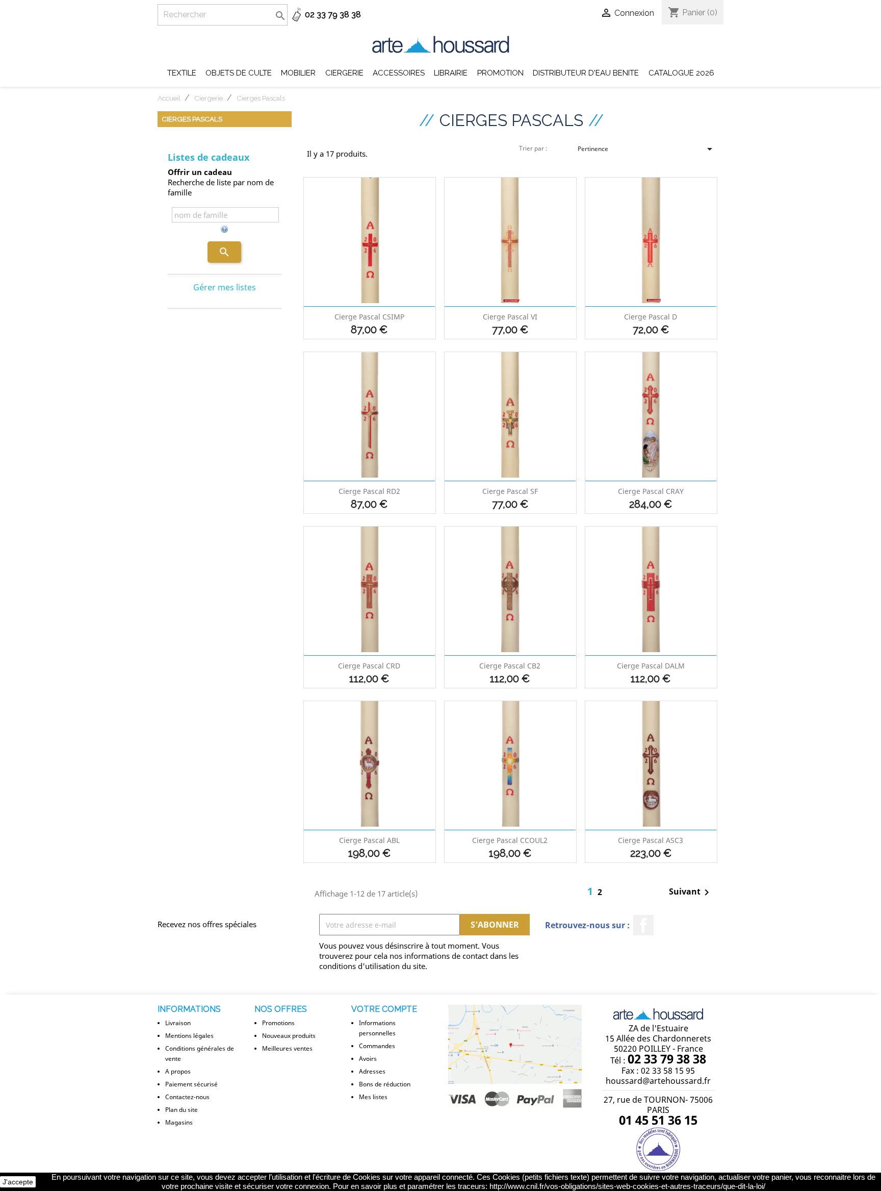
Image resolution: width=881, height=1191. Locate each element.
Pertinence (647, 150)
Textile (181, 73)
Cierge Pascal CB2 (509, 666)
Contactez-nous (187, 1097)
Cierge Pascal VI (510, 316)
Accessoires (399, 73)
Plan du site (181, 1109)
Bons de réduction (384, 1084)
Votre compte (384, 1009)
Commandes (377, 1045)
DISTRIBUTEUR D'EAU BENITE (586, 73)
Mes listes (373, 1097)
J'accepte (18, 1182)
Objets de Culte (238, 73)
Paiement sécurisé (191, 1084)
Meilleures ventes (287, 1048)
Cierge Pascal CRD (369, 666)
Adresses (372, 1071)
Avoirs (368, 1058)
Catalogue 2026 (681, 73)
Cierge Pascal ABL (369, 840)
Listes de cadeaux (208, 157)
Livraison (178, 1023)
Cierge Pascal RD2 (369, 491)
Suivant (691, 892)
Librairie (451, 73)
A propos (178, 1071)
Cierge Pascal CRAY (651, 491)
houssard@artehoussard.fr (658, 1080)
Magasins (179, 1122)
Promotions (278, 1023)
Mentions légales (189, 1035)
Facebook (643, 925)
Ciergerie (344, 73)
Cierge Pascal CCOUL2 (510, 840)
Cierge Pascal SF (510, 491)
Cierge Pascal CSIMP (369, 316)
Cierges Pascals (192, 119)
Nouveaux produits (289, 1035)
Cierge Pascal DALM (651, 666)
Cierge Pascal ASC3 (650, 840)
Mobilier (298, 73)
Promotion (500, 73)
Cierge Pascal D (650, 316)
